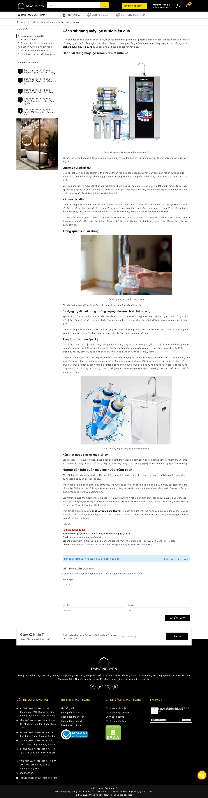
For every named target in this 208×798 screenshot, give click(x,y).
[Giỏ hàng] (188, 6)
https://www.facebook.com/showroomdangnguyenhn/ (102, 533)
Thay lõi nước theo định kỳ (34, 50)
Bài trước (170, 559)
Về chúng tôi (67, 708)
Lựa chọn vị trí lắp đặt (32, 36)
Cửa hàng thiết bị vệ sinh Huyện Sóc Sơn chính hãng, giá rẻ (40, 81)
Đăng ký (177, 636)
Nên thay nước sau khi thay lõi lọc (38, 54)
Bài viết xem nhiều (29, 62)
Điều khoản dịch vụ (71, 725)
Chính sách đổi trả (115, 716)
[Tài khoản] (178, 6)
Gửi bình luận (177, 617)
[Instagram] (107, 686)
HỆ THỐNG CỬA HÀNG (133, 15)
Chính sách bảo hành (116, 721)
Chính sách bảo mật (116, 708)
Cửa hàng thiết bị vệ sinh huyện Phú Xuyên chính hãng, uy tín (39, 101)
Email (131, 605)
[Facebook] (92, 686)
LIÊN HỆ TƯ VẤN (100, 15)
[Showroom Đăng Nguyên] (31, 6)
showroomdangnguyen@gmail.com (38, 778)
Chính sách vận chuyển (117, 712)
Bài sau (182, 559)
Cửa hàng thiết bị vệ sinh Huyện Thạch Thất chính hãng (39, 71)
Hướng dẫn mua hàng (72, 712)
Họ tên (67, 605)
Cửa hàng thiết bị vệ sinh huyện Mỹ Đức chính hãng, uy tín (39, 112)
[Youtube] (115, 686)
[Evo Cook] (37, 144)
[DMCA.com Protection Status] (113, 732)
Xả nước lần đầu (29, 39)
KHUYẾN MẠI (73, 15)
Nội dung (68, 579)
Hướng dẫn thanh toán (72, 716)
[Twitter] (100, 686)
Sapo (129, 795)
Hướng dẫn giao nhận (72, 721)
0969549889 (26, 773)
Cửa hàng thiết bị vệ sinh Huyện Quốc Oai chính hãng (38, 90)
